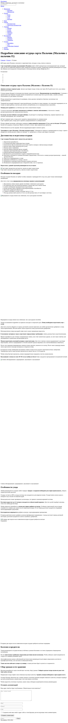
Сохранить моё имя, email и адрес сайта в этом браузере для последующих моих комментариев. (30, 712)
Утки (8, 16)
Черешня (9, 32)
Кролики (9, 10)
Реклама (6, 49)
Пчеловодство (11, 23)
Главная (3, 60)
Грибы (6, 47)
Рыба (5, 21)
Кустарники (7, 35)
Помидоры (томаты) (13, 46)
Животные (7, 9)
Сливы (9, 34)
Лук (8, 44)
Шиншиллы (10, 12)
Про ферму (4, 1)
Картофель (10, 43)
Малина (9, 37)
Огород (6, 41)
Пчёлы (6, 22)
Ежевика (9, 38)
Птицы (6, 13)
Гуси (8, 18)
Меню (2, 6)
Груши (9, 29)
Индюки (9, 19)
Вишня (9, 31)
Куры (8, 15)
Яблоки (9, 28)
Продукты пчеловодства (14, 25)
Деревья (6, 26)
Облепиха (10, 40)
